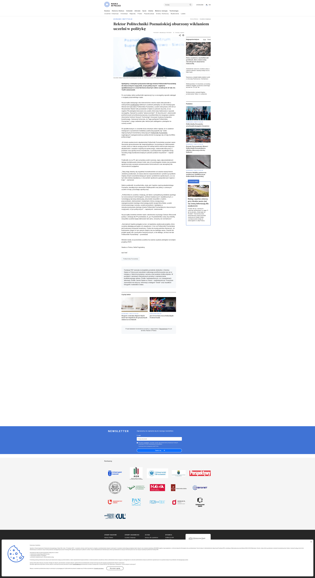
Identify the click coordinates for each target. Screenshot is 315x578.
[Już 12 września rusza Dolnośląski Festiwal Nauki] (163, 309)
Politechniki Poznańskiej (159, 133)
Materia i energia (161, 11)
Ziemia (150, 11)
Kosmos (107, 11)
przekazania (135, 105)
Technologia (173, 11)
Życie (144, 11)
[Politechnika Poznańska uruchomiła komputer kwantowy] (198, 116)
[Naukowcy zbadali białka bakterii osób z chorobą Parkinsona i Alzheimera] (198, 78)
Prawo (140, 13)
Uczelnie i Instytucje (111, 13)
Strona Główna (194, 19)
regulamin (146, 442)
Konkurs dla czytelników (151, 537)
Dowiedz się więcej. (99, 568)
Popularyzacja (149, 13)
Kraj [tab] (204, 39)
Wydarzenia (175, 13)
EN (210, 5)
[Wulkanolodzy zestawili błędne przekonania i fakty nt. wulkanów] (198, 93)
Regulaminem (163, 329)
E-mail (139, 435)
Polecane (193, 181)
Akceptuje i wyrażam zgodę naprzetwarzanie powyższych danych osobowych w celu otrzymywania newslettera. (158, 443)
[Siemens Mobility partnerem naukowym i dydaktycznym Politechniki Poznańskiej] (198, 166)
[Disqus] (148, 358)
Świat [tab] (209, 39)
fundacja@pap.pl (77, 564)
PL (207, 5)
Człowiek (129, 11)
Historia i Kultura (118, 11)
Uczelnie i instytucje (122, 19)
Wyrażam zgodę (115, 568)
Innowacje (124, 13)
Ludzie (183, 13)
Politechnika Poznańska (130, 259)
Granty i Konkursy (162, 13)
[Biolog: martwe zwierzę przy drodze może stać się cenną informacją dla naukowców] (198, 203)
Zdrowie (137, 11)
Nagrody (133, 13)
